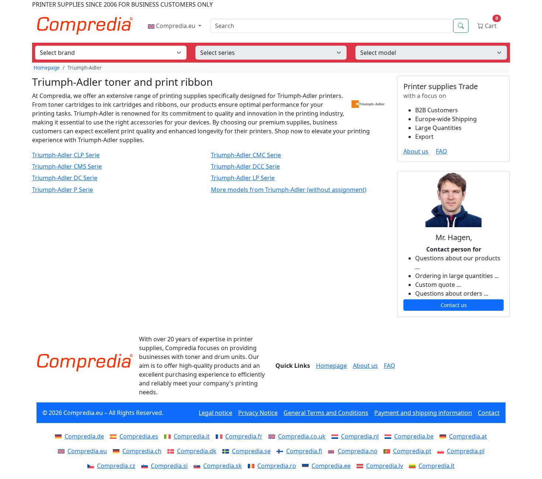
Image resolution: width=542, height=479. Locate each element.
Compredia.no (358, 451)
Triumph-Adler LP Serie (243, 178)
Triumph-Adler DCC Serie (245, 166)
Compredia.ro (276, 466)
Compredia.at (468, 436)
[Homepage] (85, 362)
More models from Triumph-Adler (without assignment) (288, 189)
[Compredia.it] (169, 436)
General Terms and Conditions (326, 413)
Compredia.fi (304, 451)
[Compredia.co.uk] (273, 436)
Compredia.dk (196, 451)
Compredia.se (251, 451)
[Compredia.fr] (220, 436)
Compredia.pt (412, 451)
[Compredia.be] (389, 436)
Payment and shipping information (423, 413)
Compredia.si (169, 466)
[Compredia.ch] (117, 451)
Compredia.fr (244, 436)
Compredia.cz (116, 466)
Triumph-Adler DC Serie (64, 178)
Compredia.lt (436, 466)
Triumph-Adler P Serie (62, 189)
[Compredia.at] (444, 436)
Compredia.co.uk (302, 436)
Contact (489, 413)
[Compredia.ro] (252, 465)
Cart (490, 24)
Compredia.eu (175, 26)
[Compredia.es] (114, 436)
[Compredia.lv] (361, 465)
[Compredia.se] (227, 451)
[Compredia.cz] (92, 465)
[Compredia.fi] (281, 451)
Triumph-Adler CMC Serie (246, 155)
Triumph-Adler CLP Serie (66, 155)
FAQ (441, 151)
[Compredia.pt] (388, 451)
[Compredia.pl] (442, 451)
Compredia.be (414, 436)
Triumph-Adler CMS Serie (67, 166)
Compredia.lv (384, 466)
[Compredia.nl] (336, 436)
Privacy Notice (258, 413)
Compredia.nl (360, 436)
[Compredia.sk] (198, 465)
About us (415, 151)
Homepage (47, 67)
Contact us (454, 305)
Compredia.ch (141, 451)
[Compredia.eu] (62, 451)
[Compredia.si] (146, 465)
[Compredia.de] (60, 436)
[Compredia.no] (333, 451)
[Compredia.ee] (307, 465)
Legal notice (215, 413)
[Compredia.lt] (413, 465)
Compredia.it (192, 436)
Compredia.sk (222, 466)
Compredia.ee (331, 466)
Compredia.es (138, 436)
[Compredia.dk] (172, 451)
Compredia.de (84, 436)
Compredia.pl (465, 451)
